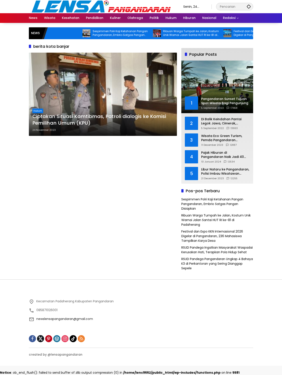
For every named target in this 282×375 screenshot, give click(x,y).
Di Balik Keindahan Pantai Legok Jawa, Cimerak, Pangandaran (221, 121)
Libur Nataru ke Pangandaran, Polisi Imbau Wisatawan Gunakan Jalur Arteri (225, 171)
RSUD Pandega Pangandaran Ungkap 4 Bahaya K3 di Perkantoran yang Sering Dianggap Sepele (217, 263)
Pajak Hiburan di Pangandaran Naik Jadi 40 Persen (222, 155)
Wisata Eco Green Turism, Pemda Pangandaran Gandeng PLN (221, 138)
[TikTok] (73, 338)
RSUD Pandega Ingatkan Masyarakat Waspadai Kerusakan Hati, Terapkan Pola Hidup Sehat (217, 249)
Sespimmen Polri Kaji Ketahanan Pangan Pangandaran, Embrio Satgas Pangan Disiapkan (108, 33)
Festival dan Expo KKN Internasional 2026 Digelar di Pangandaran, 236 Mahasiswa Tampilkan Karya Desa (250, 33)
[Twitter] (40, 338)
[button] (248, 6)
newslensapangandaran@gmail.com (64, 319)
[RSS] (81, 338)
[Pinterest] (48, 338)
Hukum (37, 111)
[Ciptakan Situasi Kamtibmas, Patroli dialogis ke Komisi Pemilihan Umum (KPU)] (103, 94)
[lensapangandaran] (101, 6)
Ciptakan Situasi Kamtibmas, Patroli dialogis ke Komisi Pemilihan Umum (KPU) (99, 120)
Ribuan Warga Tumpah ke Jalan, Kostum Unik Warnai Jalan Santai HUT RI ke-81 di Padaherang (180, 33)
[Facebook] (32, 338)
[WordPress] (56, 338)
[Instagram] (65, 338)
